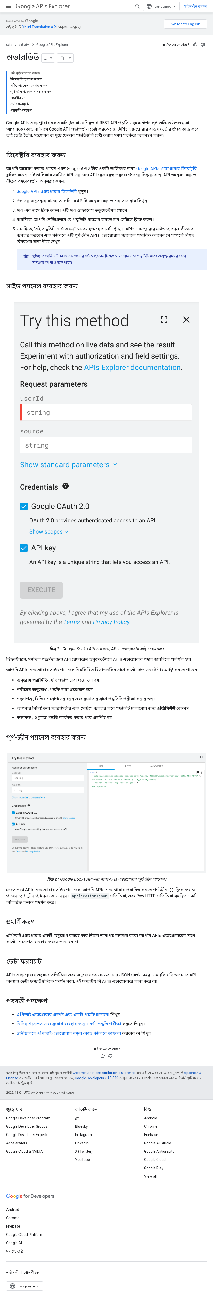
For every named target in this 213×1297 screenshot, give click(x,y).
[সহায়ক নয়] (203, 45)
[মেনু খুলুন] (8, 6)
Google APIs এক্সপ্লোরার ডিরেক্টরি (166, 168)
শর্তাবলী (12, 1272)
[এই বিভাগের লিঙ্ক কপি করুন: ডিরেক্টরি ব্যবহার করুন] (71, 156)
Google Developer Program (28, 1118)
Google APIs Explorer (52, 45)
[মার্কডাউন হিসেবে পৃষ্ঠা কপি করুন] (61, 58)
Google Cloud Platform (24, 1235)
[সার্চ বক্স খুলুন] (138, 6)
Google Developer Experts (27, 1135)
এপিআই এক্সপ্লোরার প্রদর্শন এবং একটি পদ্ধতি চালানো (63, 1014)
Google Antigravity (159, 1151)
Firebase (151, 1135)
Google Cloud (155, 1160)
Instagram (83, 1135)
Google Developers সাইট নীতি (97, 1078)
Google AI (14, 1243)
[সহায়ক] (195, 45)
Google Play (153, 1168)
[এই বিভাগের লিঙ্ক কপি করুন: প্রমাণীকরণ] (40, 922)
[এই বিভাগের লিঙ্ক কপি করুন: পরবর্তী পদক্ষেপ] (53, 1001)
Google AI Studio (157, 1143)
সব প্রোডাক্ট (14, 1251)
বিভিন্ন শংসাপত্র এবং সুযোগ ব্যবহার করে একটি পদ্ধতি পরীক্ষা (69, 1023)
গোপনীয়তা (32, 1272)
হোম (9, 45)
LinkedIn (82, 1143)
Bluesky (81, 1126)
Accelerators (16, 1143)
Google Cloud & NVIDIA (24, 1151)
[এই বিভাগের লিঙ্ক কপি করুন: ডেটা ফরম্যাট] (47, 962)
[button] (106, 472)
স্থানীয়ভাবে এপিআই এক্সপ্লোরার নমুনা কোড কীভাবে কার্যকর (69, 1033)
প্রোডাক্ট (24, 45)
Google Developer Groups (27, 1126)
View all (150, 1176)
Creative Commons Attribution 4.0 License (104, 1073)
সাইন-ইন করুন (195, 6)
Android (150, 1118)
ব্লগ (77, 1118)
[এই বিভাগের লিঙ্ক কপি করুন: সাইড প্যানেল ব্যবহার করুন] (84, 287)
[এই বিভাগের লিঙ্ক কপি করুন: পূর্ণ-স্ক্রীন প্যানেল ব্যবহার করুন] (92, 738)
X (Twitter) (84, 1151)
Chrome (150, 1126)
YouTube (82, 1160)
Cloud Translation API (39, 27)
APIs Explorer (53, 6)
